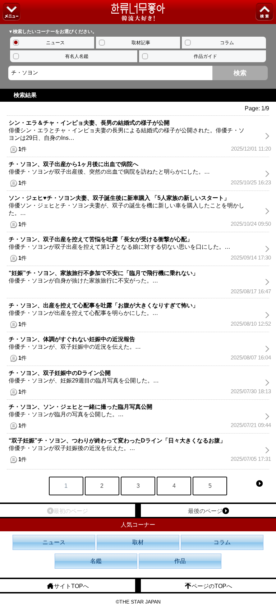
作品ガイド (205, 56)
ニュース (55, 42)
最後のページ (205, 511)
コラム (227, 42)
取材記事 (141, 42)
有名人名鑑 (76, 56)
